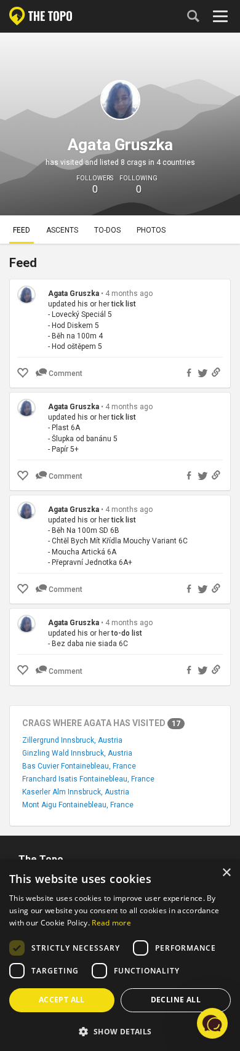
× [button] (226, 872)
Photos (151, 230)
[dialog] (120, 955)
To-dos (107, 230)
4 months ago (129, 293)
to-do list (126, 633)
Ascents (62, 230)
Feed (21, 230)
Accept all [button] (62, 999)
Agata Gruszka (73, 293)
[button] (120, 1031)
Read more (111, 922)
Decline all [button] (176, 999)
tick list (123, 304)
